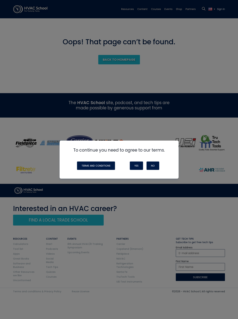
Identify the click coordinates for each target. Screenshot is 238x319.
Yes (136, 165)
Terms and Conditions (96, 165)
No (153, 165)
